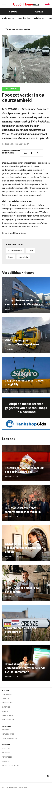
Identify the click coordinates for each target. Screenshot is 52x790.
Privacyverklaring (10, 765)
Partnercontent (9, 738)
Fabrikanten (39, 18)
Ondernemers (8, 18)
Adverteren (7, 757)
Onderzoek (7, 711)
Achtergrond (8, 719)
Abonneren (7, 761)
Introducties (8, 734)
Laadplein (23, 257)
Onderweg (7, 694)
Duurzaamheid (15, 250)
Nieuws (13, 12)
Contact (6, 753)
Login (47, 4)
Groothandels (24, 18)
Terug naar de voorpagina (17, 29)
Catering (6, 707)
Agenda (5, 730)
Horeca (5, 699)
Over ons (6, 749)
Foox (10, 257)
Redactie (6, 144)
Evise (30, 250)
